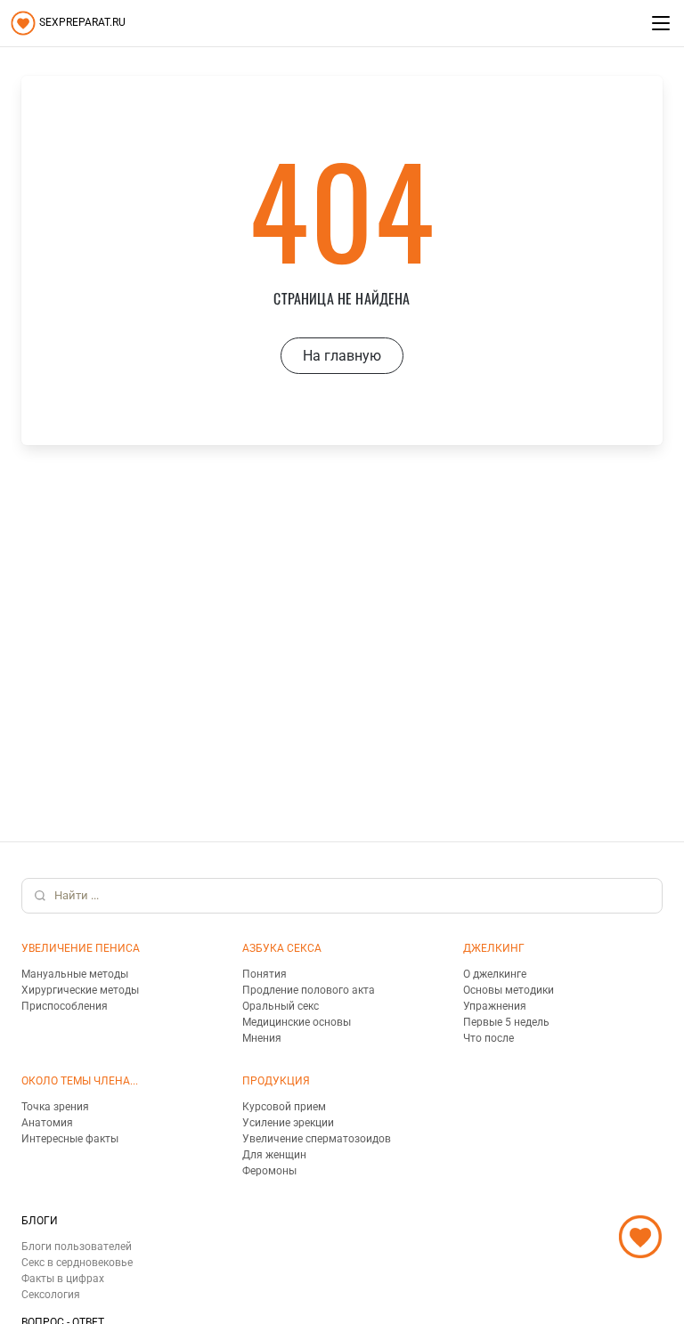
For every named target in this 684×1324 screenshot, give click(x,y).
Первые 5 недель (506, 1022)
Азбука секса (282, 948)
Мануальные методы (74, 974)
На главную (342, 355)
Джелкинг (494, 948)
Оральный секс (280, 1006)
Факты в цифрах (62, 1278)
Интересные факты (69, 1139)
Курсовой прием (284, 1107)
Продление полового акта (308, 990)
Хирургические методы (80, 990)
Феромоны (269, 1171)
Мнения (261, 1038)
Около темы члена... (79, 1081)
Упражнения (494, 1006)
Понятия (264, 974)
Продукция (276, 1081)
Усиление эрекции (288, 1123)
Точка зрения (55, 1107)
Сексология (50, 1294)
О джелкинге (494, 974)
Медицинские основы (296, 1022)
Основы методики (508, 990)
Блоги (39, 1220)
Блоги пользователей (76, 1246)
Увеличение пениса (80, 948)
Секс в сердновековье (77, 1262)
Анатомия (47, 1123)
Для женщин (274, 1155)
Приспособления (64, 1006)
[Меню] (661, 23)
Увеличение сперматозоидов (316, 1139)
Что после (488, 1038)
